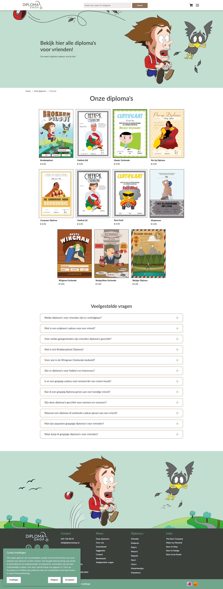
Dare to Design (172, 551)
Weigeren (54, 580)
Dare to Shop (172, 547)
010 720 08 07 (67, 539)
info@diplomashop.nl (70, 543)
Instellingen (13, 580)
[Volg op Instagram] (37, 548)
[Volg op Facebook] (29, 548)
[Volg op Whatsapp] (46, 548)
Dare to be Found (173, 555)
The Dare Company (174, 539)
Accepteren (69, 580)
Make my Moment (174, 543)
